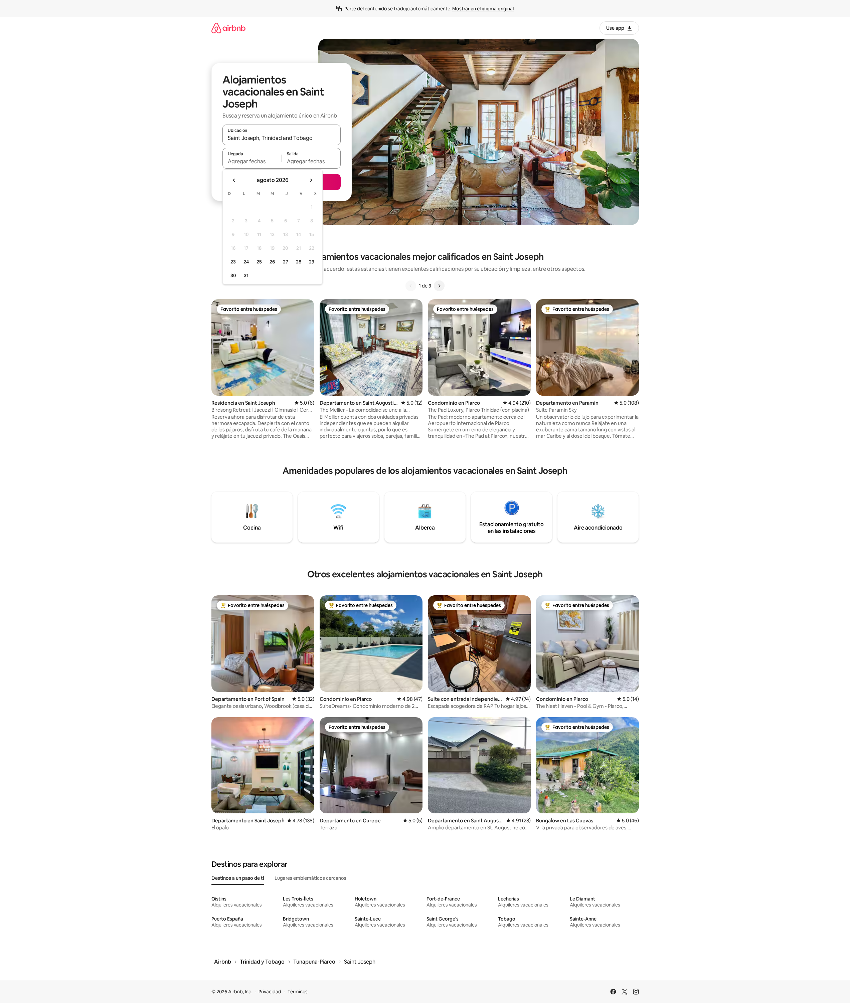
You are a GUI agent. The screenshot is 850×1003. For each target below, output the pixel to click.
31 (246, 275)
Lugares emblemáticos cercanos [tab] (310, 878)
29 (311, 262)
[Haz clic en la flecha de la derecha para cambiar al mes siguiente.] (311, 180)
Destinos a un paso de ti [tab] (237, 878)
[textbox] (252, 161)
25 (259, 262)
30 (233, 275)
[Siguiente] (439, 285)
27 (285, 262)
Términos (298, 992)
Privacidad (270, 992)
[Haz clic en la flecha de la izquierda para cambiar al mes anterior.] (234, 180)
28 (298, 262)
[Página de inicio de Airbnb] (228, 27)
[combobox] (281, 138)
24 (246, 262)
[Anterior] (410, 285)
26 (272, 262)
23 (233, 262)
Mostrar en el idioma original (483, 9)
